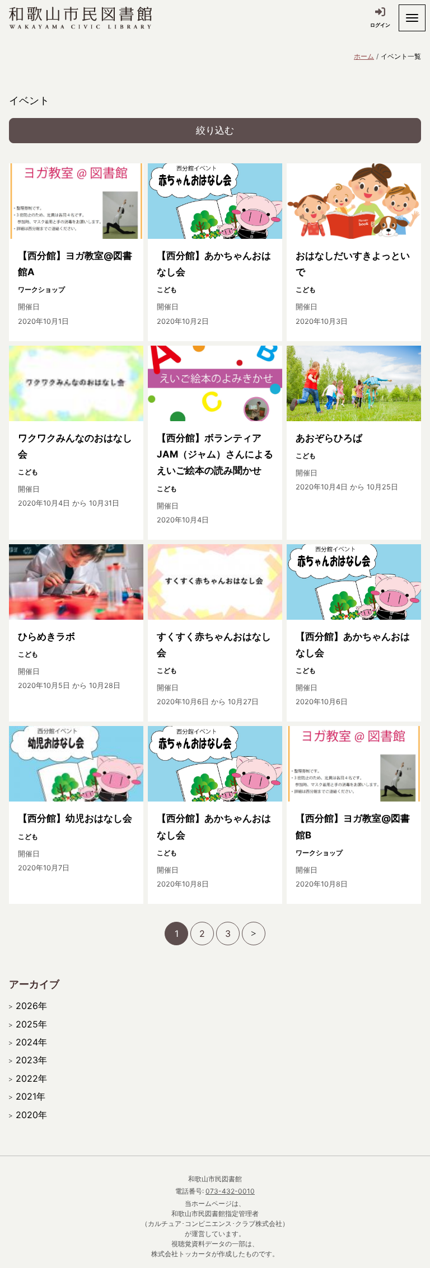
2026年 (31, 1006)
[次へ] (253, 933)
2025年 (31, 1024)
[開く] (412, 17)
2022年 (31, 1078)
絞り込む (215, 130)
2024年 (31, 1042)
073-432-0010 (230, 1191)
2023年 (31, 1060)
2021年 (30, 1096)
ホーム (364, 56)
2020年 (31, 1115)
